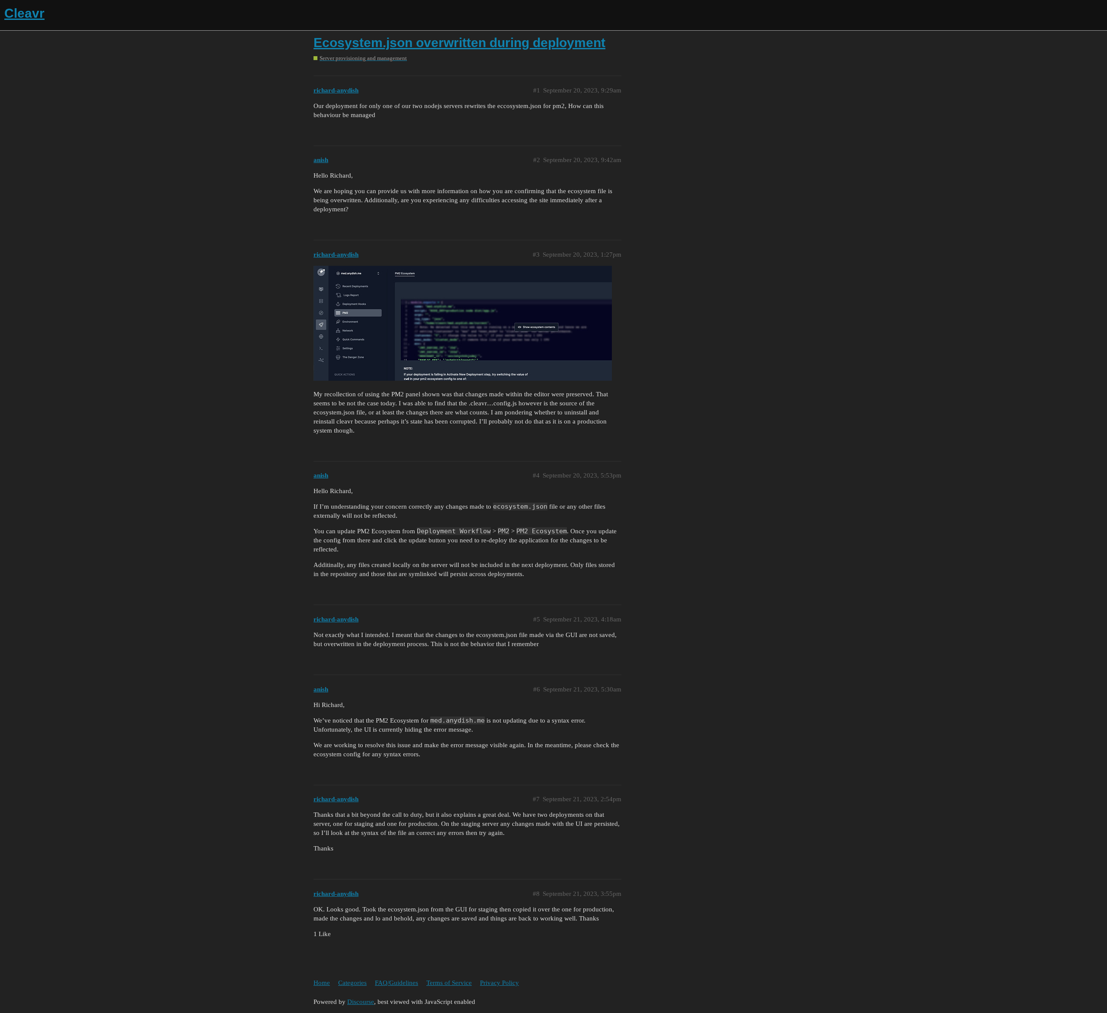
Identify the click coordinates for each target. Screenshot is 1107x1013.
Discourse (360, 1001)
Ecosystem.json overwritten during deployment (459, 42)
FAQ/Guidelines (396, 982)
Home (322, 982)
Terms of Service (449, 982)
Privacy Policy (499, 982)
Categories (352, 982)
